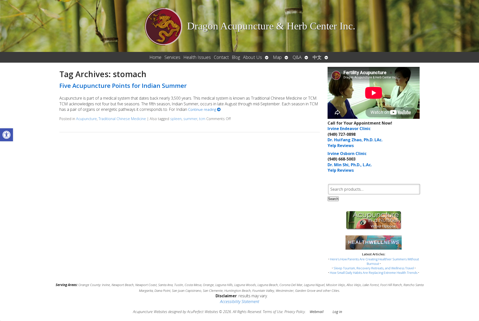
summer (190, 118)
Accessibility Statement (239, 301)
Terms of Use (273, 311)
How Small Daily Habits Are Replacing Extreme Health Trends (373, 272)
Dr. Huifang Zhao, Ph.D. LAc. (355, 140)
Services (172, 57)
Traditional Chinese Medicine (122, 118)
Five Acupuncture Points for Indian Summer (123, 85)
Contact (221, 57)
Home (155, 57)
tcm (202, 118)
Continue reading (202, 109)
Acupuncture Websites (150, 311)
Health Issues (197, 57)
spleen (176, 118)
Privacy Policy (294, 311)
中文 (317, 57)
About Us (252, 57)
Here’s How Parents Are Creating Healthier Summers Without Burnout (374, 261)
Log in (337, 311)
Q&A (297, 57)
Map (277, 57)
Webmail (317, 311)
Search (333, 199)
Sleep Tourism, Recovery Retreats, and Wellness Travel (374, 268)
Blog (236, 57)
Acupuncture (86, 118)
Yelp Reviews (341, 145)
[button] (6, 134)
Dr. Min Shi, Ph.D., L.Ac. (350, 164)
